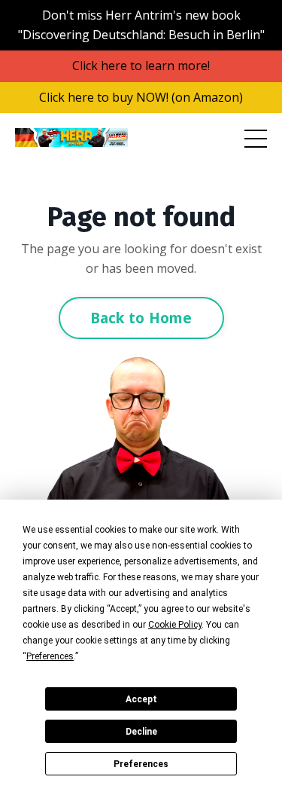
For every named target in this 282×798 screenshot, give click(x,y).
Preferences (141, 764)
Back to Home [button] (141, 317)
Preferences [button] (50, 656)
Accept (141, 699)
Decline (141, 731)
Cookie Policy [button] (175, 624)
